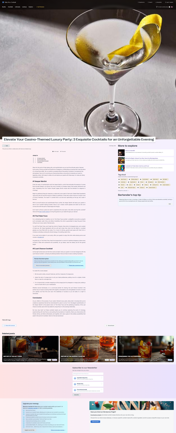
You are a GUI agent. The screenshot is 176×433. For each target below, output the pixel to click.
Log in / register (169, 2)
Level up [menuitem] (24, 7)
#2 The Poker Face (41, 159)
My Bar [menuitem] (4, 7)
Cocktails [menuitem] (10, 7)
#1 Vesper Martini (41, 158)
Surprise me (141, 2)
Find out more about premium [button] (43, 265)
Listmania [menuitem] (17, 7)
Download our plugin (96, 415)
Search (150, 2)
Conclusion (39, 162)
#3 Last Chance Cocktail (42, 161)
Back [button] (7, 145)
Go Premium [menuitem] (41, 7)
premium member (33, 408)
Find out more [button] (95, 421)
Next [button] (170, 204)
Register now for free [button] (29, 430)
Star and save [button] (111, 325)
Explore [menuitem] (31, 7)
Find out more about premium (57, 430)
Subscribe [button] (76, 394)
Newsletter (159, 2)
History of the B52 (130, 150)
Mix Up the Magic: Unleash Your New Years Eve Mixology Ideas (141, 158)
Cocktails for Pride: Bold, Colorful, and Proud (137, 166)
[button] (9, 325)
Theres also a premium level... (76, 265)
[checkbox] (101, 377)
